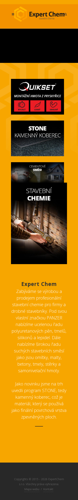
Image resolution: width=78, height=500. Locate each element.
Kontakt (48, 489)
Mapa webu (31, 489)
